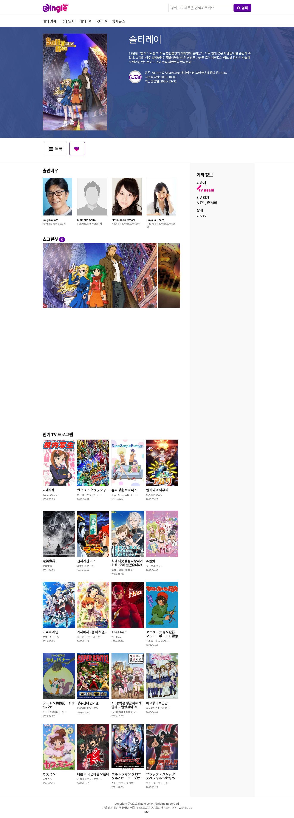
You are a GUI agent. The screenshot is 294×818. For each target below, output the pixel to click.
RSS (147, 812)
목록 (59, 149)
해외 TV (85, 21)
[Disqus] (111, 369)
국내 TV (101, 21)
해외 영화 (49, 21)
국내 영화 (68, 21)
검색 (244, 7)
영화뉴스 (118, 21)
